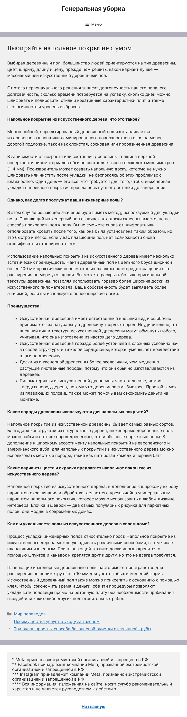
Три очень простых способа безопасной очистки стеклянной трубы (82, 628)
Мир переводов (30, 614)
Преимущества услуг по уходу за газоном (57, 621)
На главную (93, 706)
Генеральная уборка (93, 8)
